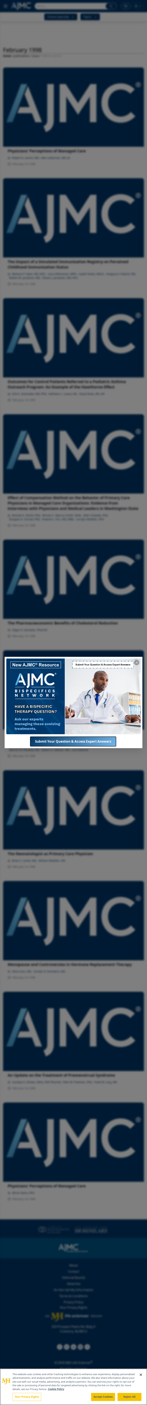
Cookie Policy (56, 1389)
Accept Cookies (103, 1396)
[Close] (141, 1375)
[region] (73, 1387)
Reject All (129, 1396)
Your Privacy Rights (27, 1396)
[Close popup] (136, 662)
